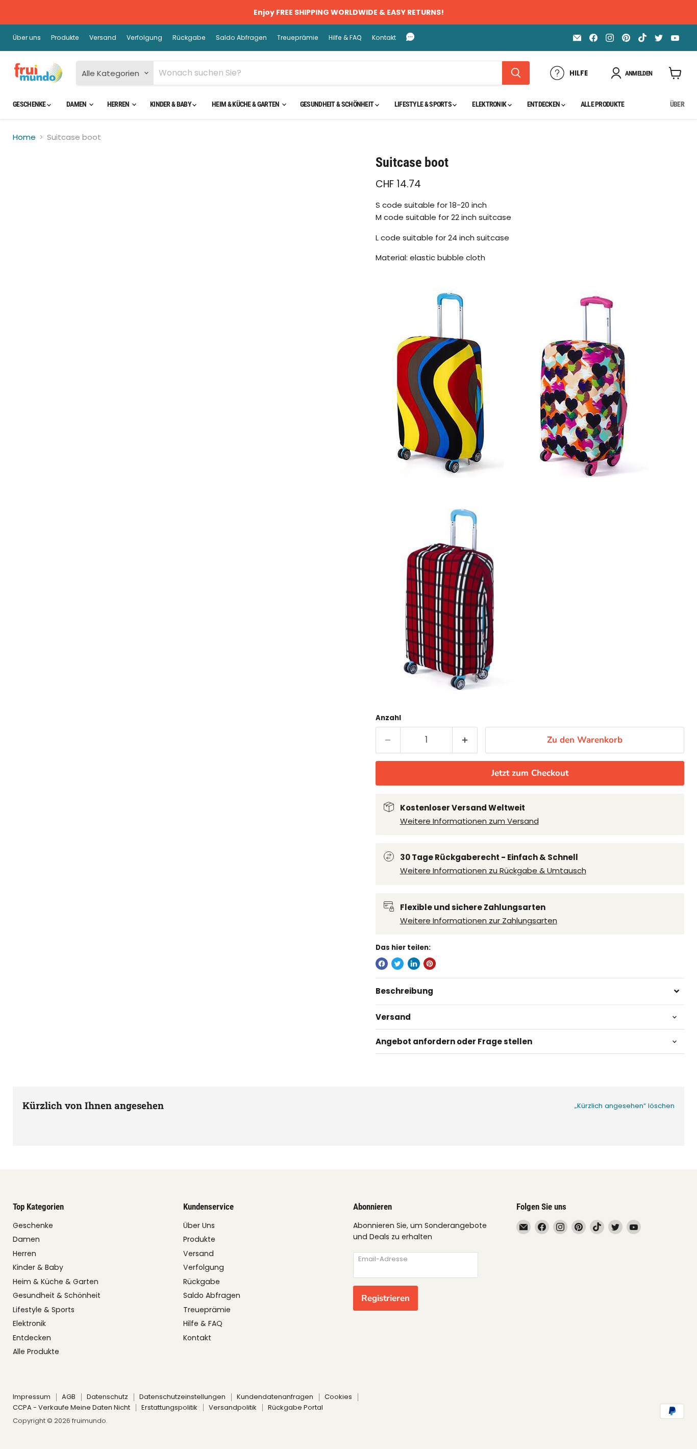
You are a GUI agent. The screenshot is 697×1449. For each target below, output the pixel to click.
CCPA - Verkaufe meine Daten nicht (71, 1407)
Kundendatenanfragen (275, 1397)
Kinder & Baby (171, 104)
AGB (69, 1397)
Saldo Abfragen (241, 37)
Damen (77, 104)
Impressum (32, 1397)
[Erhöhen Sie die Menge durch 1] (465, 740)
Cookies (338, 1397)
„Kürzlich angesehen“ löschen (625, 1106)
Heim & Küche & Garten (246, 104)
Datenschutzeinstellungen (182, 1397)
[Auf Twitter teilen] (397, 963)
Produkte (65, 37)
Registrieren (385, 1298)
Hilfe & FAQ (345, 37)
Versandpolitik (233, 1407)
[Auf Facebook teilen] (382, 963)
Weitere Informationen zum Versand (469, 821)
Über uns (27, 37)
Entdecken (544, 104)
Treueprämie (297, 37)
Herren (119, 104)
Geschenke (30, 104)
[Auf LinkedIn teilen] (414, 963)
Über (677, 104)
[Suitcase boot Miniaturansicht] (32, 183)
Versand (102, 37)
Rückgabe (189, 37)
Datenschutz (107, 1397)
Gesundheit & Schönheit (337, 104)
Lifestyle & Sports (423, 104)
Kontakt (384, 37)
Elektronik (489, 104)
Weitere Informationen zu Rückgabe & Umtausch (493, 870)
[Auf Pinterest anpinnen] (430, 963)
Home (24, 137)
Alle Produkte (603, 104)
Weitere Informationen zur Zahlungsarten (478, 920)
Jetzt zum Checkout (529, 773)
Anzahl (388, 718)
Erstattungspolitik (169, 1407)
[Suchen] (516, 73)
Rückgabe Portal (295, 1407)
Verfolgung (144, 37)
